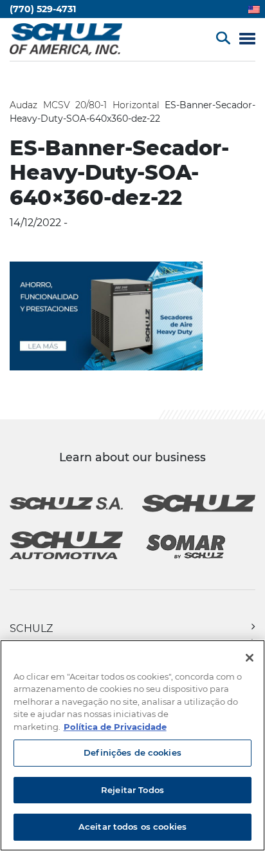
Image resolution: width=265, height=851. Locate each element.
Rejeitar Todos (132, 790)
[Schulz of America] (66, 38)
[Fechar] (249, 658)
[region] (132, 745)
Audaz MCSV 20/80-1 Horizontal (85, 105)
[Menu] (247, 40)
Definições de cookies (132, 752)
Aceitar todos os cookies (132, 826)
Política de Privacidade (115, 727)
